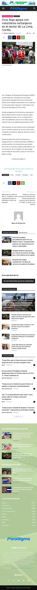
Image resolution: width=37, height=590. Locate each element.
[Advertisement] (18, 80)
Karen (3, 365)
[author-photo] (18, 220)
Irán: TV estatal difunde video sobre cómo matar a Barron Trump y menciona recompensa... (17, 397)
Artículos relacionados (10, 232)
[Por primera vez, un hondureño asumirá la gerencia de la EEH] (6, 480)
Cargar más (18, 416)
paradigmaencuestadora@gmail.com (23, 568)
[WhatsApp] (23, 37)
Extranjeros (25, 175)
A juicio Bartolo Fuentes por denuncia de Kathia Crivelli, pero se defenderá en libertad (23, 336)
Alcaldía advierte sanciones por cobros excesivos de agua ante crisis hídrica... (23, 455)
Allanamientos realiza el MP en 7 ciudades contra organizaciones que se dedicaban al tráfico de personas (9, 198)
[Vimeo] (18, 581)
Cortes (11, 175)
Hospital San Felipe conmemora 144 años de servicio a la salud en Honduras (23, 262)
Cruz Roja (18, 175)
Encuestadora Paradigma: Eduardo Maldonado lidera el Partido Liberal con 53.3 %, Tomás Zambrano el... (18, 373)
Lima (31, 175)
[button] (3, 8)
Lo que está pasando (11, 13)
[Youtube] (29, 581)
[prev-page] (3, 269)
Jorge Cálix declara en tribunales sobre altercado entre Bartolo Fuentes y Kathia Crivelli (21, 346)
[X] (14, 37)
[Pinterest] (18, 37)
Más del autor (23, 232)
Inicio (3, 13)
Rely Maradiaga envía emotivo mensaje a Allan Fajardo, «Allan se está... (23, 470)
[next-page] (6, 269)
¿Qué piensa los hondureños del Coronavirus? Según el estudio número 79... (23, 489)
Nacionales (16, 16)
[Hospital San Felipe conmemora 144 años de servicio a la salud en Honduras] (6, 262)
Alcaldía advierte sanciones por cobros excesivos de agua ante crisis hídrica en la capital (23, 253)
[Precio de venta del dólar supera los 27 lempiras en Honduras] (6, 447)
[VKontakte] (24, 581)
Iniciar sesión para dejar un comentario (18, 281)
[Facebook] (10, 37)
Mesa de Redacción (9, 33)
